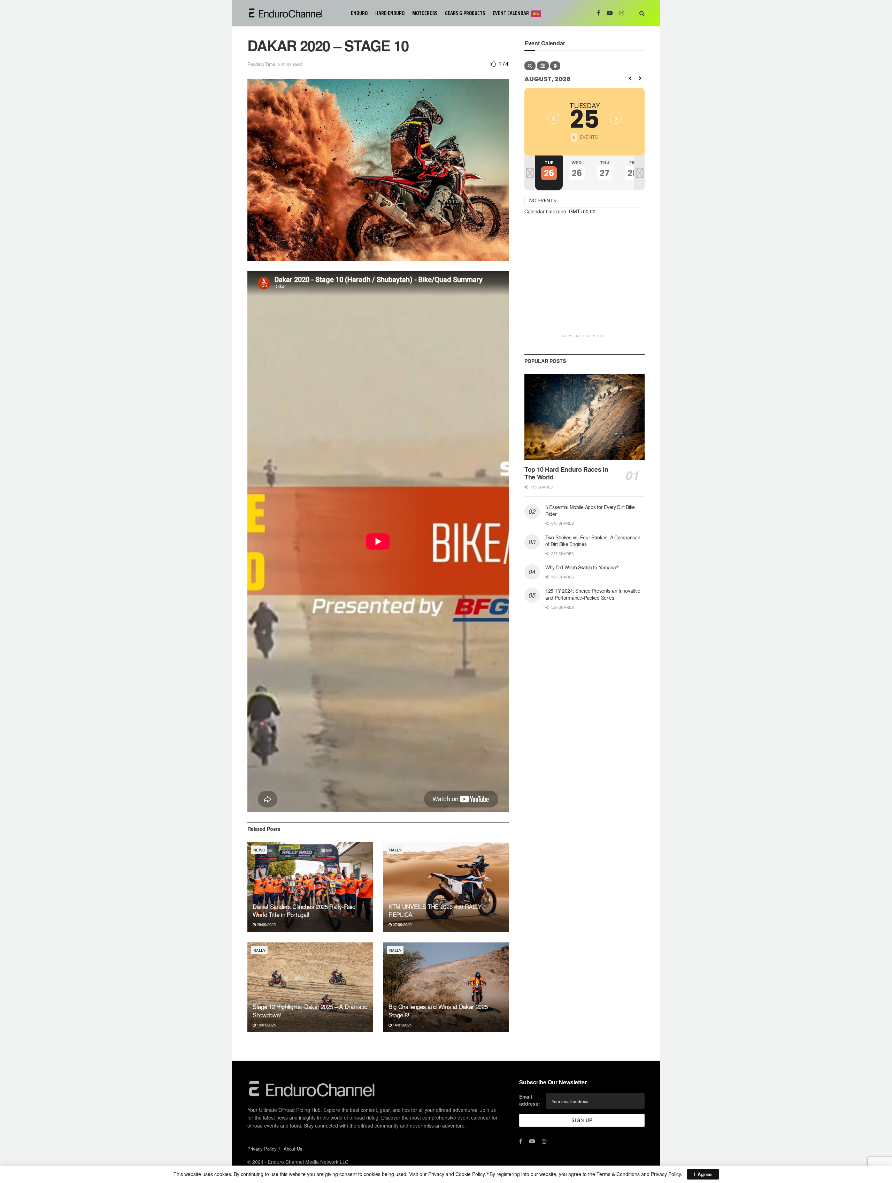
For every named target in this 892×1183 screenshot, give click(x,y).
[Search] (530, 65)
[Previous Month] (630, 78)
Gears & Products (465, 13)
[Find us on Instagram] (622, 13)
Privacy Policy (262, 1148)
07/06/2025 (402, 924)
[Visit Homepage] (294, 13)
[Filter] (543, 65)
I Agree (703, 1174)
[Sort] (555, 65)
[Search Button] (642, 13)
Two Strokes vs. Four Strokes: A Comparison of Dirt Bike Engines (592, 541)
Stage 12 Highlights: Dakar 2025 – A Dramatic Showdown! (310, 1010)
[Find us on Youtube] (610, 13)
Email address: (529, 1100)
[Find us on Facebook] (598, 13)
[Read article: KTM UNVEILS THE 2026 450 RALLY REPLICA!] (446, 887)
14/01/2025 (402, 1024)
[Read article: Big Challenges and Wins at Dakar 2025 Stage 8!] (446, 987)
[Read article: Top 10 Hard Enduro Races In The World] (584, 417)
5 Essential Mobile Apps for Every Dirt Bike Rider (590, 510)
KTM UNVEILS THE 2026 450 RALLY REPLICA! (435, 910)
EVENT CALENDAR (516, 13)
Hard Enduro (390, 13)
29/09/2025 (266, 924)
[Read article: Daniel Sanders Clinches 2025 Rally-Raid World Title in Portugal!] (310, 887)
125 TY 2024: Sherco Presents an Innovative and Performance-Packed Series (592, 594)
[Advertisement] (584, 282)
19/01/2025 (266, 1024)
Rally (395, 849)
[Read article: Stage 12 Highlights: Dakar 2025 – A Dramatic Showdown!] (310, 987)
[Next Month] (640, 78)
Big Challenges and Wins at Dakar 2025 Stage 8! (438, 1010)
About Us (293, 1148)
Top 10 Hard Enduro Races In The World (566, 473)
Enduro (359, 13)
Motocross (424, 13)
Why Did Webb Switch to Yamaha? (582, 567)
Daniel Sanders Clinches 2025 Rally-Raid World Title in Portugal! (304, 910)
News (259, 849)
